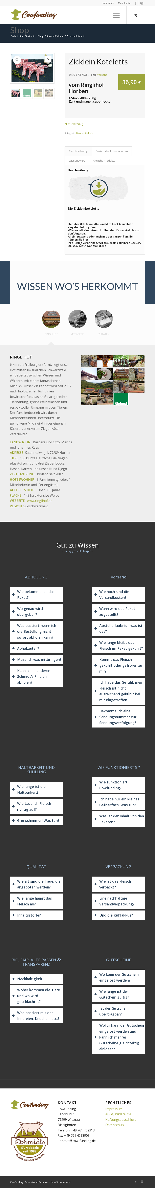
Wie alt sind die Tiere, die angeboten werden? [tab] (39, 884)
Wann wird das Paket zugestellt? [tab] (117, 611)
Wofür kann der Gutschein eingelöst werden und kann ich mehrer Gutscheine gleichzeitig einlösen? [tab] (121, 1037)
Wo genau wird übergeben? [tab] (30, 611)
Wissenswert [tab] (77, 160)
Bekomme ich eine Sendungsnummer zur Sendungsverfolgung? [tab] (117, 717)
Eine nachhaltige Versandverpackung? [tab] (116, 901)
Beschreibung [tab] (78, 151)
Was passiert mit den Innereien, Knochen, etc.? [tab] (38, 1015)
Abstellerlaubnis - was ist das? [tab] (120, 628)
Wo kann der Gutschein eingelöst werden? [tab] (119, 977)
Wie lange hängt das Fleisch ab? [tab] (34, 901)
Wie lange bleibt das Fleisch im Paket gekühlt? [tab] (121, 645)
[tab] (51, 325)
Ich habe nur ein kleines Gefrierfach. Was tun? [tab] (119, 802)
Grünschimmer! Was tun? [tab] (38, 820)
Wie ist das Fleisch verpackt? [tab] (115, 884)
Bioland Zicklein (84, 133)
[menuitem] (108, 3)
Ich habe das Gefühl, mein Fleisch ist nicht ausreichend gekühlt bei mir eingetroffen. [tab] (121, 691)
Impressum (114, 1109)
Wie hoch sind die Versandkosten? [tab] (114, 594)
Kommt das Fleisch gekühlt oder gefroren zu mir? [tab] (120, 665)
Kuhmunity (108, 2)
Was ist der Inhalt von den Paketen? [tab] (121, 819)
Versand (102, 75)
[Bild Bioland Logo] (121, 399)
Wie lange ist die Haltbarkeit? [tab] (31, 789)
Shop (19, 30)
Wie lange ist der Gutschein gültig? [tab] (114, 994)
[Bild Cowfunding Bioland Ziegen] (89, 361)
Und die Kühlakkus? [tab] (116, 915)
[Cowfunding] (34, 15)
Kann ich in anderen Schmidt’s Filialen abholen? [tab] (33, 676)
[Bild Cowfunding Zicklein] (89, 399)
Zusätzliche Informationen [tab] (111, 151)
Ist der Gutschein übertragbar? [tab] (114, 1011)
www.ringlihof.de (39, 500)
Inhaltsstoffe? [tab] (29, 915)
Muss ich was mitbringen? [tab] (39, 659)
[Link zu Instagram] (142, 3)
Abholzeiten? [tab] (28, 648)
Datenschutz (115, 1125)
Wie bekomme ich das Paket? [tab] (35, 594)
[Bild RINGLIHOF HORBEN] (97, 386)
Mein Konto (124, 2)
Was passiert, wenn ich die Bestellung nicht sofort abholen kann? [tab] (36, 631)
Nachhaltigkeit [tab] (30, 978)
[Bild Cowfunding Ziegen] (105, 399)
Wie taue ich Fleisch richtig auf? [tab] (34, 806)
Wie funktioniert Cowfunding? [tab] (113, 785)
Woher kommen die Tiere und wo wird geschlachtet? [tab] (38, 995)
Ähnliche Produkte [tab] (104, 160)
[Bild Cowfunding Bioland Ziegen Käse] (105, 374)
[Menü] (115, 15)
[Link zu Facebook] (136, 3)
